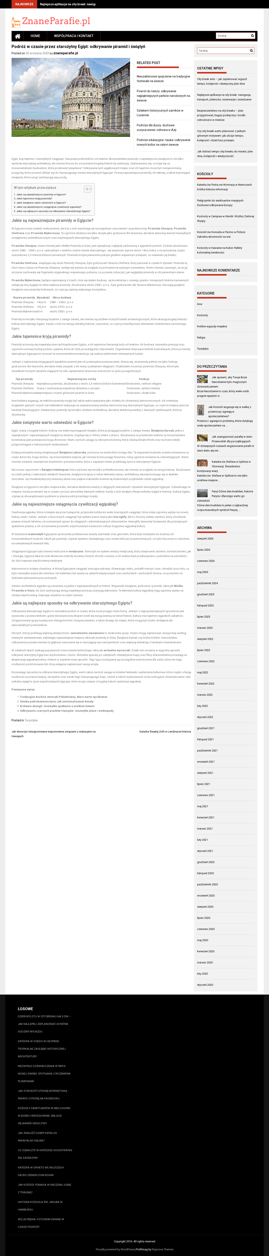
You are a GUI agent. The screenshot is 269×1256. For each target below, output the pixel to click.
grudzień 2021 (205, 728)
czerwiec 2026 (206, 560)
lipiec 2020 (203, 917)
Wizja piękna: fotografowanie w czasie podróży (41, 1223)
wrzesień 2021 (206, 761)
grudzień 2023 (205, 594)
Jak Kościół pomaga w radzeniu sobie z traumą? (44, 1188)
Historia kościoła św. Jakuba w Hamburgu (40, 1205)
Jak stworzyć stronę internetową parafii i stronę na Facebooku (42, 1094)
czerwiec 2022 (206, 661)
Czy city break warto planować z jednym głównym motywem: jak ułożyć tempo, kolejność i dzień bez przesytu (221, 135)
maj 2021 (202, 806)
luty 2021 (202, 839)
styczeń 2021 (205, 850)
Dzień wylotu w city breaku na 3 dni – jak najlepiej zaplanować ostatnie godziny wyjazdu (44, 1024)
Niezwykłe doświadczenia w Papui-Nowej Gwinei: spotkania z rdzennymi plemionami (44, 1073)
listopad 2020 (205, 873)
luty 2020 (202, 973)
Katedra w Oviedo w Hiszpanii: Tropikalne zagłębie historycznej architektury (42, 1049)
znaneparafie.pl (65, 53)
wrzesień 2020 (206, 895)
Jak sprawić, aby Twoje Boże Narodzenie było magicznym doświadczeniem (222, 382)
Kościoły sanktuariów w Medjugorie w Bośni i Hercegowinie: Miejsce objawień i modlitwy (44, 1116)
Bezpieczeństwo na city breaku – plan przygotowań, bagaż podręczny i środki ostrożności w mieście (221, 115)
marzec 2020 (205, 962)
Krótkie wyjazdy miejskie (212, 326)
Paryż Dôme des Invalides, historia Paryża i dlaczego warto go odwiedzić (225, 496)
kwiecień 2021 (205, 817)
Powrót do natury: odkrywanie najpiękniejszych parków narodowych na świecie (163, 95)
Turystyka (31, 720)
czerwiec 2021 (206, 795)
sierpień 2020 (205, 906)
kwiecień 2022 (205, 683)
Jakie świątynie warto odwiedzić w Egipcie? (41, 202)
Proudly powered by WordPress (115, 1249)
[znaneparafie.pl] (18, 36)
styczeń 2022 (205, 717)
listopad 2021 (205, 739)
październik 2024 (207, 583)
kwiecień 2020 (205, 951)
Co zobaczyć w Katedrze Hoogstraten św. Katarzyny (45, 1154)
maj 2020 (202, 940)
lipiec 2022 (203, 650)
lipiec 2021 (203, 784)
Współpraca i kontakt (74, 36)
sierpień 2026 (205, 538)
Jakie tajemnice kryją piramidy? (34, 198)
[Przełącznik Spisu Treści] (85, 189)
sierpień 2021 (205, 772)
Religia (201, 337)
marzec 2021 (205, 828)
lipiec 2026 (203, 549)
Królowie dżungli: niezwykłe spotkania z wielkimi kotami (57, 706)
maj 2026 (202, 572)
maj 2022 (202, 672)
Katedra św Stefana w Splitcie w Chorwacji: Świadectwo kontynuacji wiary (224, 466)
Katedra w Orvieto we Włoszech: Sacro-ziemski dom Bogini (41, 1171)
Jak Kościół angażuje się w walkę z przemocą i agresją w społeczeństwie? (229, 411)
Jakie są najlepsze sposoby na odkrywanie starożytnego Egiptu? (53, 211)
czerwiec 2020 (206, 929)
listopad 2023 (205, 605)
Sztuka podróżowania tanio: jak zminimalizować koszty (57, 701)
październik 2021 (207, 750)
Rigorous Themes (162, 1249)
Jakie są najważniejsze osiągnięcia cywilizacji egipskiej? (49, 206)
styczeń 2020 (205, 984)
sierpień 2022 (205, 639)
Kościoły (202, 315)
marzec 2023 (205, 627)
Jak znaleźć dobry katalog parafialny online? (37, 1136)
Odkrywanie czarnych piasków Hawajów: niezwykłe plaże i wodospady (67, 710)
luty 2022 (202, 705)
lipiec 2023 (203, 616)
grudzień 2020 (205, 862)
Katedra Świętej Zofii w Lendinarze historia (165, 731)
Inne (199, 304)
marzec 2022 (205, 694)
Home (35, 36)
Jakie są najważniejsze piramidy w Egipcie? (41, 194)
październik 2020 (207, 884)
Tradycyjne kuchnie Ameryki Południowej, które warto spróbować (63, 696)
